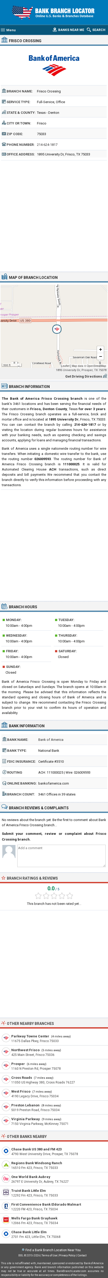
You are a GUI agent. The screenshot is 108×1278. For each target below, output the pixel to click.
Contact (82, 1255)
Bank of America (50, 740)
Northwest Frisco (25, 1050)
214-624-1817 (47, 145)
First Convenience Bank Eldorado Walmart (46, 1204)
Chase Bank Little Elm (29, 1232)
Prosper (18, 1064)
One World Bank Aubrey (30, 1177)
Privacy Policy (67, 1255)
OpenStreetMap (96, 366)
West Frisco (20, 1091)
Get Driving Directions (83, 376)
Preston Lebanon (25, 1105)
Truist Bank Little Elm (28, 1191)
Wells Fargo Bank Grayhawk (34, 1218)
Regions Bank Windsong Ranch (36, 1163)
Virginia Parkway (25, 1119)
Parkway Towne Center (30, 1036)
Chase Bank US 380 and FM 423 (36, 1149)
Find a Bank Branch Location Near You (53, 1250)
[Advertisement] (54, 215)
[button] (54, 326)
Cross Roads (21, 1078)
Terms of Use (49, 1255)
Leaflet (65, 366)
